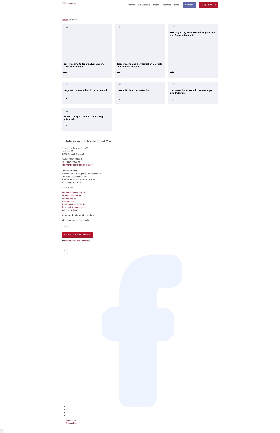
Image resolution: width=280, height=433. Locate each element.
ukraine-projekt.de (69, 210)
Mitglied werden (209, 5)
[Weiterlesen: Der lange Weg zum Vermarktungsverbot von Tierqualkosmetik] (172, 73)
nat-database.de (69, 198)
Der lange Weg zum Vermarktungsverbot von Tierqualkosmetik (192, 33)
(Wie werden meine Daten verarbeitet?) (76, 240)
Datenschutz (71, 423)
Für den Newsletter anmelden (77, 235)
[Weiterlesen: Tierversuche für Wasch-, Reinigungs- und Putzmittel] (172, 99)
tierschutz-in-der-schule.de (73, 204)
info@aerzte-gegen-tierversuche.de (77, 165)
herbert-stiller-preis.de (71, 195)
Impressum (71, 420)
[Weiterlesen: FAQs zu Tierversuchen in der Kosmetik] (65, 99)
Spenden (189, 5)
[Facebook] (142, 406)
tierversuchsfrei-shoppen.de (74, 207)
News (176, 5)
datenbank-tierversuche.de (73, 192)
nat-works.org (68, 201)
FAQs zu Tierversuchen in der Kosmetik (85, 90)
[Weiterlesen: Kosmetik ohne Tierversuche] (118, 99)
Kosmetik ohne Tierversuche (133, 90)
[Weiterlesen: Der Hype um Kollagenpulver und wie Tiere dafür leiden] (65, 73)
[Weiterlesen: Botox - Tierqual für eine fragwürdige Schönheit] (65, 125)
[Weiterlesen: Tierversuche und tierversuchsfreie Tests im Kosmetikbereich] (118, 73)
